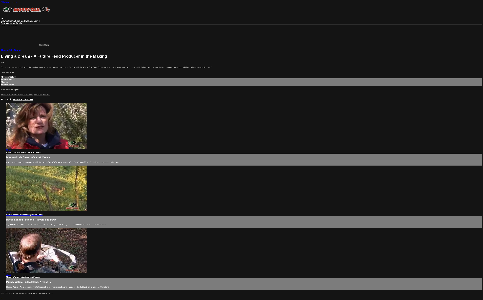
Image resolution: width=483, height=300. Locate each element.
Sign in (37, 21)
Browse (4, 21)
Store (17, 21)
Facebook (5, 77)
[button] (2, 18)
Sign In (18, 23)
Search (11, 21)
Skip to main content (9, 2)
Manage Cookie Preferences (35, 293)
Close (41, 45)
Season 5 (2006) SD (23, 99)
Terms (8, 293)
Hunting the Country (12, 50)
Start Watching (27, 21)
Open (46, 45)
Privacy (14, 293)
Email (13, 77)
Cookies (20, 293)
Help (3, 293)
